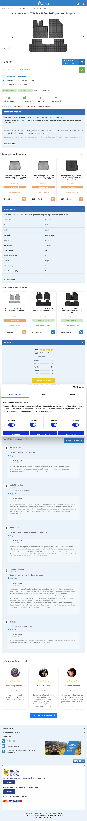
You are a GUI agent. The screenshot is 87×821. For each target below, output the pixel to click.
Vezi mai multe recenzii (43, 715)
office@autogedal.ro (14, 746)
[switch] (33, 425)
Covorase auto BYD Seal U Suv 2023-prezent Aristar (72, 309)
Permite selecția (43, 434)
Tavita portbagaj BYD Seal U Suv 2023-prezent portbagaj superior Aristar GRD (15, 177)
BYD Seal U (21, 121)
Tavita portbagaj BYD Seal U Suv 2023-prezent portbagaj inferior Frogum (72, 177)
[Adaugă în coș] (24, 199)
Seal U (47, 230)
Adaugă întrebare (74, 440)
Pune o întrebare (45, 106)
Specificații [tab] (9, 209)
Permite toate (71, 434)
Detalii (9, 782)
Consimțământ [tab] (15, 394)
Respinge (16, 434)
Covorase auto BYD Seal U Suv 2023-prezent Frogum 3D (43, 310)
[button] (14, 35)
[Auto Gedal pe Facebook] (63, 748)
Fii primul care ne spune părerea (25, 106)
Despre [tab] (72, 394)
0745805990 (21, 77)
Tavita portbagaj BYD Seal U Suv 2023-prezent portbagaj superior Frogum (43, 177)
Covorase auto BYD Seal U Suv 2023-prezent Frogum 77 (15, 310)
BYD (46, 225)
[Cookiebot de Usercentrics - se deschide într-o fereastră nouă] (74, 388)
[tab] (43, 112)
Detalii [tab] (43, 394)
